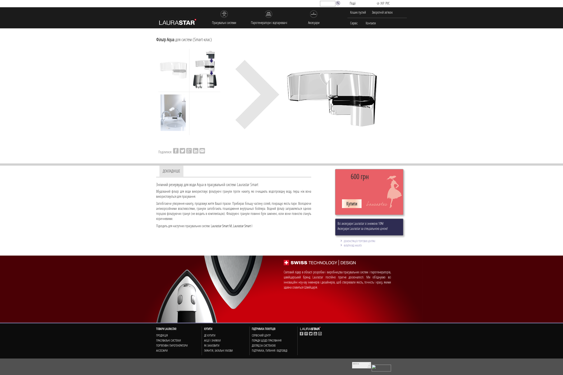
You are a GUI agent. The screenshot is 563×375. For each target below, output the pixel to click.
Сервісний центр (261, 335)
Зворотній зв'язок (382, 12)
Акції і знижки (212, 340)
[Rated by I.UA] (381, 367)
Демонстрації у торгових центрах (359, 241)
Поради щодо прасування (267, 340)
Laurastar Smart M (221, 226)
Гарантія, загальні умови (218, 351)
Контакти (371, 23)
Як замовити (211, 346)
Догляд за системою (264, 346)
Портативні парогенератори (172, 346)
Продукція (162, 335)
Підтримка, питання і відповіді (269, 351)
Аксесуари (314, 22)
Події (353, 3)
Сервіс (354, 23)
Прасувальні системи (224, 22)
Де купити (209, 335)
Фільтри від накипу (353, 245)
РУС (388, 3)
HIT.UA (356, 364)
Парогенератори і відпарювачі (269, 22)
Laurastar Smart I (242, 226)
